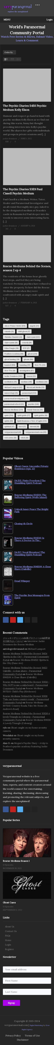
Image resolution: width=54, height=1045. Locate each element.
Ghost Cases (9, 902)
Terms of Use (32, 1035)
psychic (33, 404)
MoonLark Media (35, 387)
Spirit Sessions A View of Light (32, 421)
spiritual (9, 426)
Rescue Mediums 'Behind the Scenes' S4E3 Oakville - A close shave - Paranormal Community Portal (25, 671)
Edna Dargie (11, 348)
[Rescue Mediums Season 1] (27, 842)
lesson (31, 376)
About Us (9, 926)
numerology (11, 393)
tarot (22, 426)
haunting (25, 365)
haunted (9, 365)
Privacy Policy (13, 1035)
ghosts (28, 359)
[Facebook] (6, 620)
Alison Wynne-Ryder (14, 326)
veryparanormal (12, 432)
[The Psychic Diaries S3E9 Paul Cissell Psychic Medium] (27, 166)
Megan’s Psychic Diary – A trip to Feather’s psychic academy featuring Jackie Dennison (25, 746)
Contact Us (11, 931)
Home (8, 940)
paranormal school (14, 404)
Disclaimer (23, 1039)
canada (9, 331)
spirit (8, 415)
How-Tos (9, 370)
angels (34, 326)
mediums (41, 382)
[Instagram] (27, 620)
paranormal (29, 393)
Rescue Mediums (13, 410)
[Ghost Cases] (27, 885)
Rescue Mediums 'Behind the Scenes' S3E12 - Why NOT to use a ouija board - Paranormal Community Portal (26, 685)
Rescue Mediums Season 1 (16, 861)
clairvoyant (33, 337)
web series (10, 438)
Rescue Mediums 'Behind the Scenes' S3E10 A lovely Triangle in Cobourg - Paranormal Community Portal (26, 716)
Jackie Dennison (13, 376)
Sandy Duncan (35, 410)
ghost (32, 354)
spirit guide (23, 415)
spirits (8, 421)
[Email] (34, 620)
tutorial (34, 426)
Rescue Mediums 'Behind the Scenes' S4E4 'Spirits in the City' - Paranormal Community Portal (26, 656)
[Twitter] (20, 620)
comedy (27, 342)
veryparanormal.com (35, 432)
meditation (10, 382)
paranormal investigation (16, 398)
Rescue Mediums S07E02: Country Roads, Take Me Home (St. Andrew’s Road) (25, 705)
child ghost (24, 331)
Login (49, 19)
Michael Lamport (13, 387)
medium (26, 382)
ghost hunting (11, 359)
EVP (26, 348)
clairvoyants (11, 342)
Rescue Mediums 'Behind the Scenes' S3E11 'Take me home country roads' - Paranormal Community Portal (26, 699)
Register (9, 949)
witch (24, 438)
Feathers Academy (13, 354)
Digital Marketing (36, 1025)
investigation (27, 370)
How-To (40, 365)
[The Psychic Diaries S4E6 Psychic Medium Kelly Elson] (27, 85)
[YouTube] (13, 620)
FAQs (7, 935)
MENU (7, 19)
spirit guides (40, 415)
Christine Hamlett (13, 337)
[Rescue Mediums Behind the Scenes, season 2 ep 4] (27, 248)
